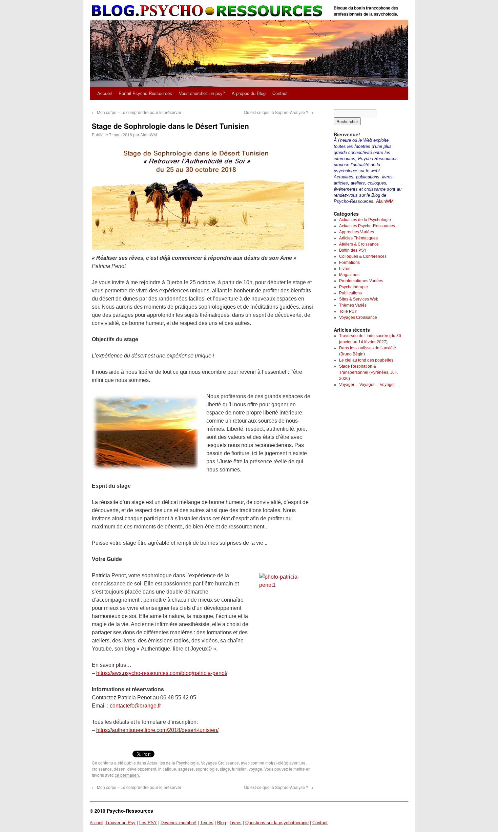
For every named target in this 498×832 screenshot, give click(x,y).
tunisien (239, 769)
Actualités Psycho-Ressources (367, 226)
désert (119, 769)
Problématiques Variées (361, 280)
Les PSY (148, 822)
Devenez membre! (178, 822)
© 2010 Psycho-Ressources (121, 810)
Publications (350, 293)
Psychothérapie (353, 287)
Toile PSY (348, 311)
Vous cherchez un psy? (202, 93)
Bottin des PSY (353, 250)
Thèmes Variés (353, 305)
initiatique (167, 769)
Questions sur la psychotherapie (277, 822)
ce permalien (127, 775)
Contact (280, 93)
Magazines (349, 274)
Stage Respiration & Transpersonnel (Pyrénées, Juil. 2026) (368, 372)
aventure (297, 763)
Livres (344, 268)
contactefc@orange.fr (135, 706)
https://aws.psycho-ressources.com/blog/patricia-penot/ (161, 673)
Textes (206, 822)
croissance (102, 769)
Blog (221, 822)
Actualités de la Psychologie (173, 763)
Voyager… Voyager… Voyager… (369, 384)
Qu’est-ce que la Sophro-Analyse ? (278, 112)
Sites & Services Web (358, 299)
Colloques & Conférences (363, 256)
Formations (349, 262)
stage (225, 769)
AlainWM (148, 134)
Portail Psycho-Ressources (145, 93)
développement (141, 769)
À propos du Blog (249, 93)
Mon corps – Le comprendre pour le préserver (136, 112)
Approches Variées (356, 232)
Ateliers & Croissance (359, 244)
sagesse (186, 769)
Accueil (104, 93)
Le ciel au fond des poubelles (366, 360)
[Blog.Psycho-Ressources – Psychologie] (208, 11)
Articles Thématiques (358, 238)
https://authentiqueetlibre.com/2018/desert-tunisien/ (157, 730)
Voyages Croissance (220, 763)
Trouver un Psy (120, 822)
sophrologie (207, 769)
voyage (255, 769)
